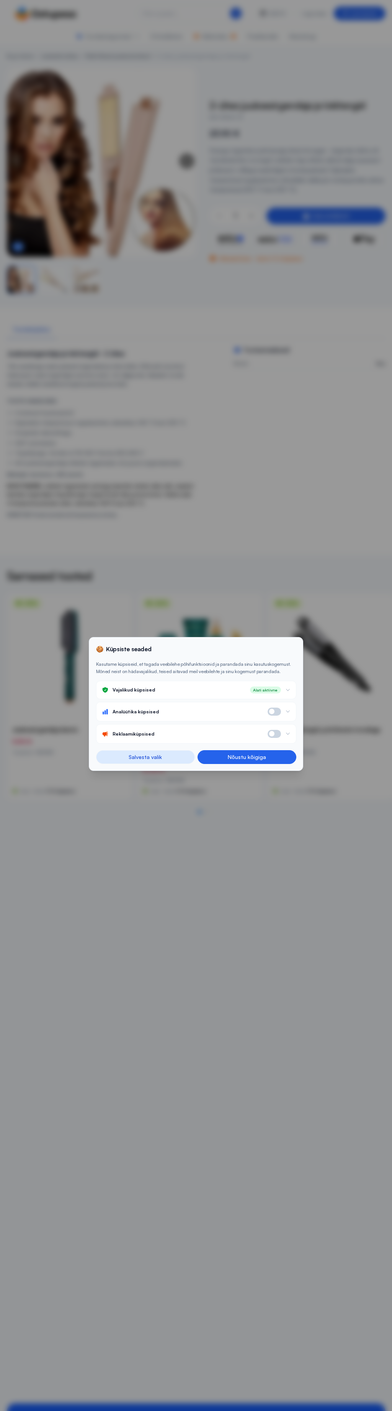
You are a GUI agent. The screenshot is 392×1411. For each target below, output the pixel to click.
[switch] (274, 712)
